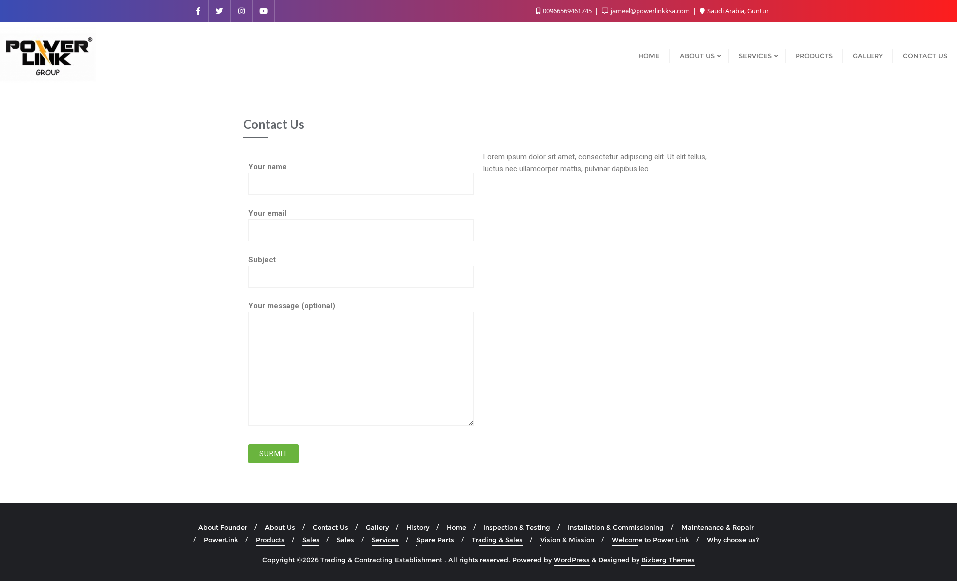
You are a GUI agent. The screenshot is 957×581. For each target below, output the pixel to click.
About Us (280, 527)
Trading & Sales (497, 540)
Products (270, 540)
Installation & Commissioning (616, 527)
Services (385, 540)
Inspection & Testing (516, 527)
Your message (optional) (291, 305)
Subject (262, 259)
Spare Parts (435, 540)
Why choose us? (733, 540)
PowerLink (221, 540)
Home (456, 527)
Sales (310, 540)
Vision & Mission (567, 540)
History (417, 527)
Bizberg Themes (668, 560)
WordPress (572, 560)
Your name (267, 166)
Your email (267, 213)
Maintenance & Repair (717, 527)
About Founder (222, 527)
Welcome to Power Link (650, 540)
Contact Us (330, 527)
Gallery (377, 527)
